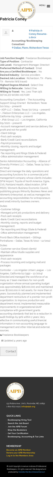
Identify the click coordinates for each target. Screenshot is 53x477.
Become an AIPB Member (18, 450)
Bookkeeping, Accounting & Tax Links (26, 437)
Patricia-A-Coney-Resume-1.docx (38, 34)
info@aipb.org (28, 406)
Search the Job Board (18, 423)
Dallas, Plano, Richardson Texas (31, 47)
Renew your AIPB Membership (20, 453)
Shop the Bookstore (17, 430)
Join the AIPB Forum (17, 426)
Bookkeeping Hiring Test (19, 420)
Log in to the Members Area (19, 455)
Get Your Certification (18, 433)
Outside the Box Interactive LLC (31, 472)
